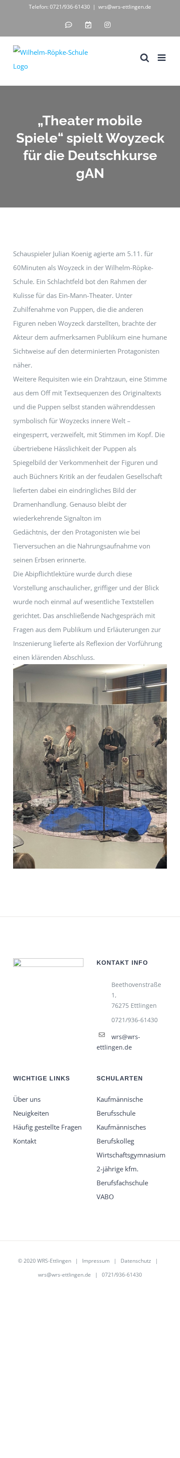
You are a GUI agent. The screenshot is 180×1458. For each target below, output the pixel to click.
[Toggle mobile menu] (162, 57)
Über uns (27, 1099)
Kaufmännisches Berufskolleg (121, 1134)
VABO (105, 1196)
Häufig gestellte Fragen (47, 1127)
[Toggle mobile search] (144, 57)
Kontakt (24, 1141)
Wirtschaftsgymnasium (131, 1154)
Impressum (96, 1260)
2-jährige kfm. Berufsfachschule (122, 1175)
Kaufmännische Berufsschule (120, 1106)
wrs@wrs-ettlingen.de (124, 6)
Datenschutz (136, 1260)
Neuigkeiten (31, 1113)
